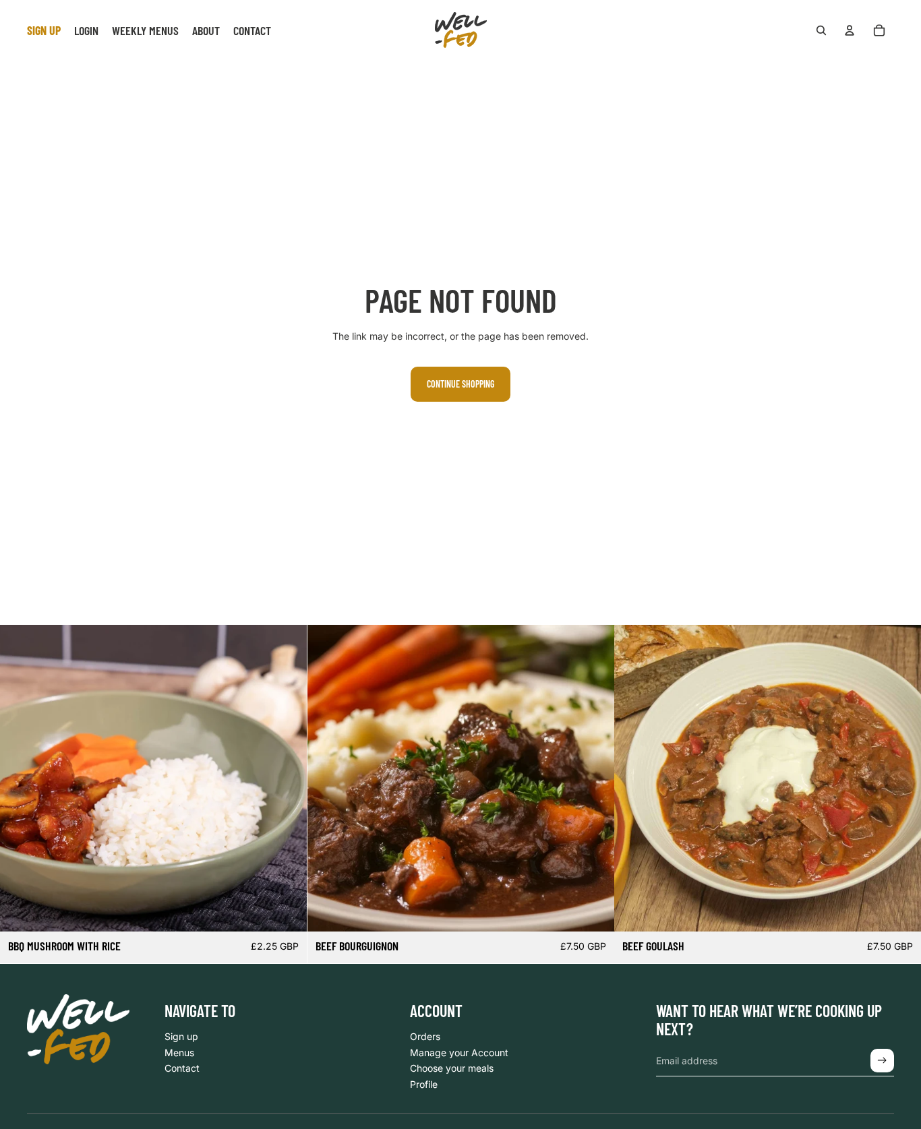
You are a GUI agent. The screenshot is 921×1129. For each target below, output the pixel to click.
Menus (179, 1052)
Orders (425, 1036)
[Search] (821, 30)
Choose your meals (452, 1068)
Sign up (181, 1036)
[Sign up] (882, 1060)
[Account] (849, 30)
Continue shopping (460, 384)
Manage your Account (459, 1052)
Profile (424, 1084)
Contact (182, 1068)
